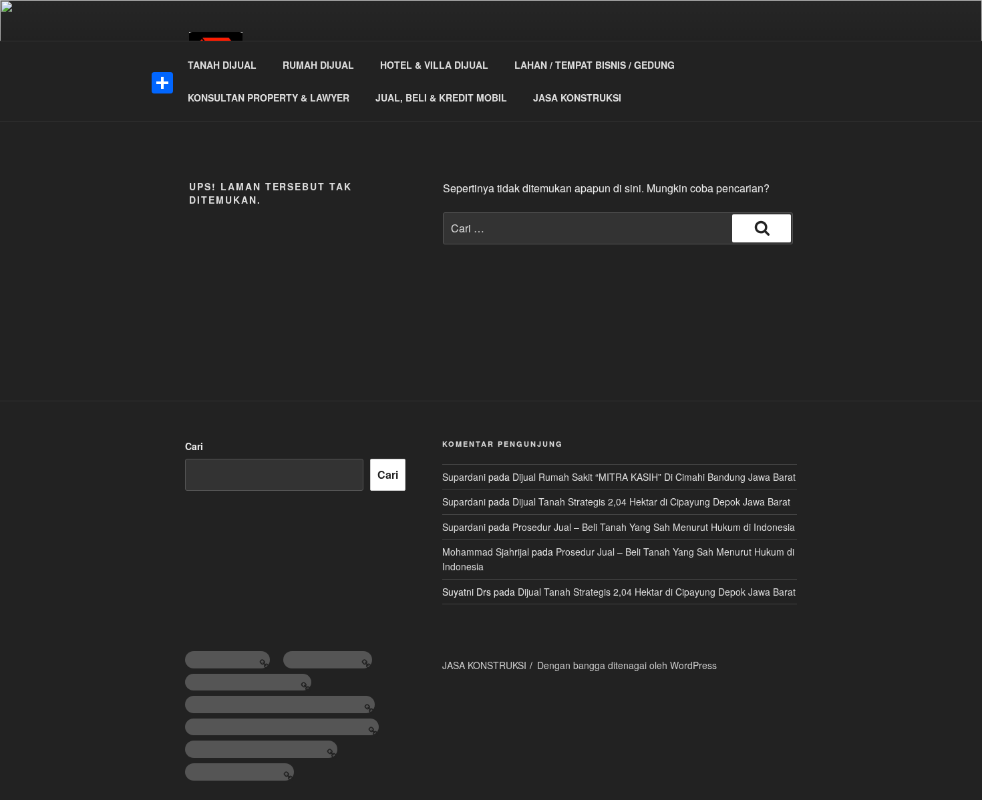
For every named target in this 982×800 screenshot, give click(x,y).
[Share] (162, 82)
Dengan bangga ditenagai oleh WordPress (627, 665)
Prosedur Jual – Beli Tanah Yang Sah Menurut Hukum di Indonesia (653, 527)
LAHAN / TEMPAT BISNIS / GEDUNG (594, 64)
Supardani (464, 476)
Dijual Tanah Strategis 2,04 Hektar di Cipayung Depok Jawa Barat (651, 501)
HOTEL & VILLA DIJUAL (434, 64)
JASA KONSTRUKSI (577, 97)
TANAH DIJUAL (222, 64)
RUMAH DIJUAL (318, 64)
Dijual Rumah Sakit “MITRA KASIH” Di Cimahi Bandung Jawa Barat (654, 476)
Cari (194, 446)
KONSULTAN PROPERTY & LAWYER (268, 97)
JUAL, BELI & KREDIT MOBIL (441, 97)
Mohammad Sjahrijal (485, 551)
